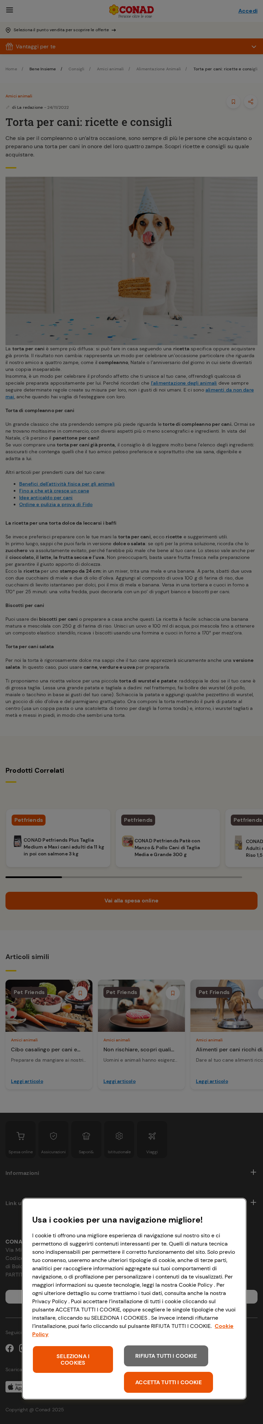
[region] (134, 1299)
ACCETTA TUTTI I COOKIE (168, 1382)
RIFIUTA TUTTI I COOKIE (166, 1355)
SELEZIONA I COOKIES (73, 1359)
